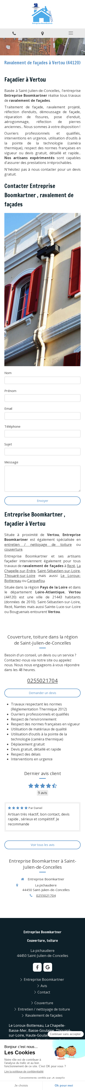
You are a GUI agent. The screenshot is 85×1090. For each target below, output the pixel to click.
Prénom (10, 391)
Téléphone (12, 426)
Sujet (8, 444)
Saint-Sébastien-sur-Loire (58, 570)
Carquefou (36, 580)
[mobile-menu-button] (71, 33)
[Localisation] (42, 33)
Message (11, 462)
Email (8, 408)
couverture (13, 549)
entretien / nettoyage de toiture (38, 544)
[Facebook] (37, 967)
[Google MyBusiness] (47, 967)
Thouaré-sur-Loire (19, 575)
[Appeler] (14, 33)
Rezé (71, 565)
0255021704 (42, 680)
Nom (8, 373)
